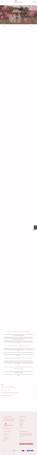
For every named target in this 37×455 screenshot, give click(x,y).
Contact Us (21, 424)
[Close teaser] (33, 229)
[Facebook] (4, 428)
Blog (4, 436)
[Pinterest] (8, 428)
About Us (5, 433)
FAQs (20, 418)
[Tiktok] (11, 428)
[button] (35, 227)
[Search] (33, 1)
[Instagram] (6, 428)
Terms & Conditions (7, 437)
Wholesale (21, 425)
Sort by (31, 26)
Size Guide (21, 422)
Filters (4, 26)
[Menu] (2, 2)
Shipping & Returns (22, 420)
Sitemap (5, 440)
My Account (21, 421)
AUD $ (4, 450)
